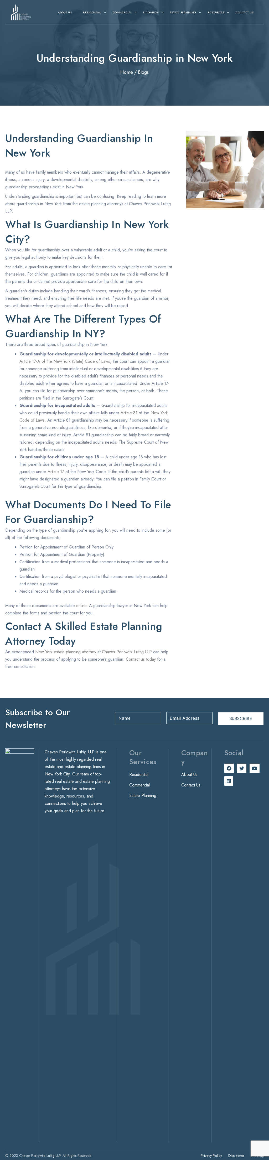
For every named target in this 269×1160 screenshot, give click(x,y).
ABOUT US (65, 12)
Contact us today (141, 659)
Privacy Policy (211, 1155)
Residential (138, 774)
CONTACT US (245, 12)
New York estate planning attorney (65, 652)
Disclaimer (236, 1155)
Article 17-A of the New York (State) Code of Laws (64, 361)
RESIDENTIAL (92, 12)
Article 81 (129, 413)
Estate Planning (142, 796)
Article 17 (56, 472)
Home (126, 72)
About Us (189, 774)
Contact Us (190, 785)
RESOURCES (216, 12)
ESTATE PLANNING (183, 12)
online (81, 606)
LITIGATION (151, 12)
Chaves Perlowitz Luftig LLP (127, 652)
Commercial (139, 785)
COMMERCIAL (122, 12)
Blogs (143, 72)
